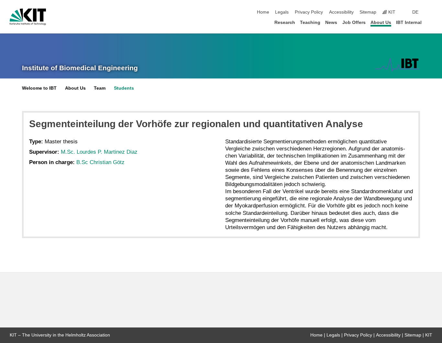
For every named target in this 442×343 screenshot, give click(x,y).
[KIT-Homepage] (28, 16)
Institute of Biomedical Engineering (80, 68)
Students (124, 88)
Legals (282, 12)
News (331, 22)
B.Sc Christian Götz (100, 162)
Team (99, 88)
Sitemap (367, 12)
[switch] (430, 12)
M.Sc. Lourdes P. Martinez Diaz (99, 152)
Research (284, 22)
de (415, 12)
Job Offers (354, 22)
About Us (380, 22)
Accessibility (341, 12)
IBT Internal (409, 22)
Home (263, 12)
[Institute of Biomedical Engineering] (397, 64)
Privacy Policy (309, 12)
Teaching (310, 22)
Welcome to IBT (39, 88)
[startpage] (430, 22)
